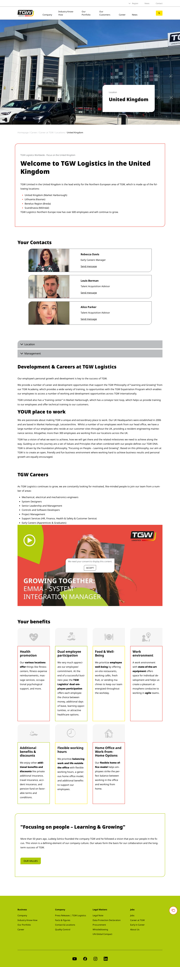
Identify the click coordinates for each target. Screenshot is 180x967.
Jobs (132, 915)
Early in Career (137, 924)
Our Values (31, 860)
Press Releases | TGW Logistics (70, 915)
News (147, 3)
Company (47, 14)
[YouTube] (74, 958)
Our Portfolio (86, 13)
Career (122, 14)
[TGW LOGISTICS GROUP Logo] (26, 12)
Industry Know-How (27, 920)
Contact (159, 3)
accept (90, 567)
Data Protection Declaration (107, 920)
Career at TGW (137, 920)
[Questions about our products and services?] (173, 910)
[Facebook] (85, 958)
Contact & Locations (65, 924)
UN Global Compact (102, 934)
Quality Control (62, 929)
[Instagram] (95, 958)
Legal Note (98, 915)
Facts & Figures (62, 920)
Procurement (99, 924)
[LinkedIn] (106, 958)
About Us (134, 929)
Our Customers (104, 13)
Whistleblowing (100, 929)
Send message (89, 266)
